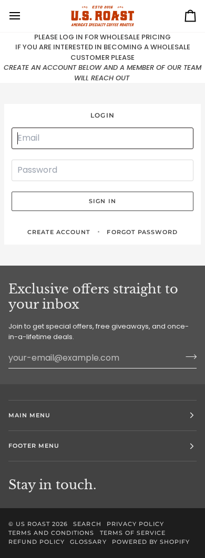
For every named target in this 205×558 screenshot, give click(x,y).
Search (87, 524)
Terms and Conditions (51, 532)
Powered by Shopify (151, 541)
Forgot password (142, 232)
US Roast (33, 524)
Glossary (88, 541)
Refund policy (36, 541)
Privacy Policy (135, 524)
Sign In (102, 201)
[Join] (188, 356)
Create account (58, 232)
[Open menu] (24, 16)
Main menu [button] (29, 415)
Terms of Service (133, 532)
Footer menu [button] (33, 445)
